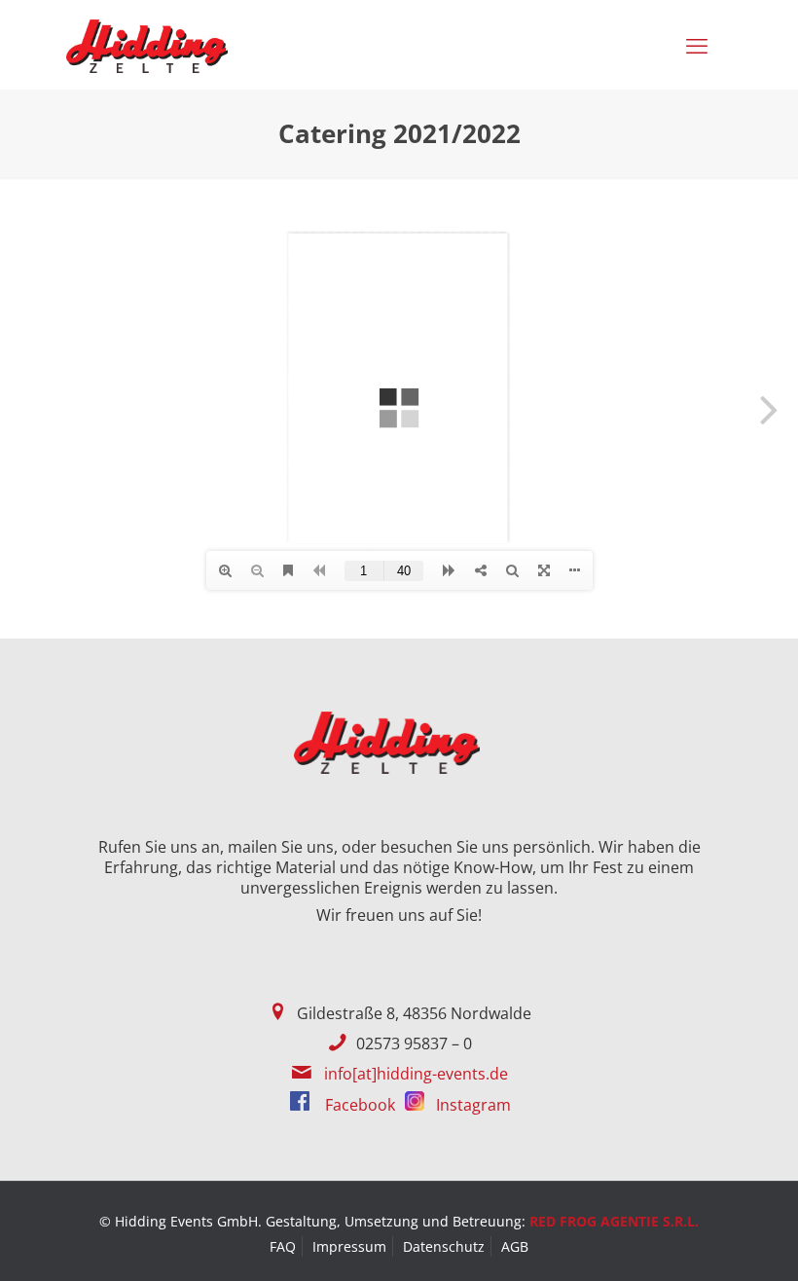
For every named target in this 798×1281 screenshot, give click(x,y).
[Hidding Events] (147, 44)
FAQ (283, 1246)
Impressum (349, 1246)
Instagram (471, 1105)
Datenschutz (444, 1246)
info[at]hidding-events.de (416, 1073)
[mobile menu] (700, 44)
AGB (514, 1246)
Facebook (358, 1105)
